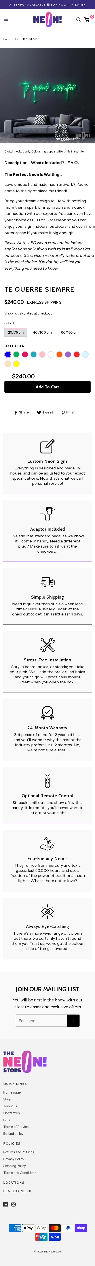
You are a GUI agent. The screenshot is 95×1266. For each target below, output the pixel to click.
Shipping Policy (14, 1166)
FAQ (6, 1120)
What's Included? (47, 162)
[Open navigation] (6, 19)
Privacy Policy (13, 1159)
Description (16, 162)
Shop (7, 1099)
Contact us (11, 1113)
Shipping (10, 313)
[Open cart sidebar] (89, 19)
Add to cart (47, 387)
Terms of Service (16, 1127)
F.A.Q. (73, 162)
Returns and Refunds (18, 1152)
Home (6, 39)
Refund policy (13, 1133)
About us (10, 1106)
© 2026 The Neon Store (47, 1251)
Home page (12, 1092)
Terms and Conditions (19, 1173)
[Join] (73, 1021)
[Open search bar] (78, 19)
